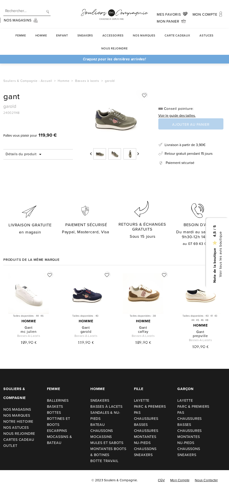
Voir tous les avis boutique (220, 254)
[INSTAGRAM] (20, 481)
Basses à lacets (106, 406)
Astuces (206, 35)
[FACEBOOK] (9, 481)
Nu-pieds (142, 442)
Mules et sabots (106, 442)
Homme (41, 35)
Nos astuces (16, 427)
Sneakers (85, 35)
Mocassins (101, 436)
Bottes (54, 412)
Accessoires (113, 35)
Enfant (62, 35)
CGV (161, 480)
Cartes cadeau (18, 439)
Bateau (97, 424)
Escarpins (57, 430)
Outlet (10, 445)
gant (29, 327)
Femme (20, 35)
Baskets (55, 406)
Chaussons (101, 430)
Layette (142, 400)
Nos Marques (144, 35)
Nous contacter (206, 480)
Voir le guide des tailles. (177, 115)
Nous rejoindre (114, 48)
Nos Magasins (17, 409)
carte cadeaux (177, 35)
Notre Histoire (18, 421)
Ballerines (58, 400)
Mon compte (179, 480)
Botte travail (104, 460)
